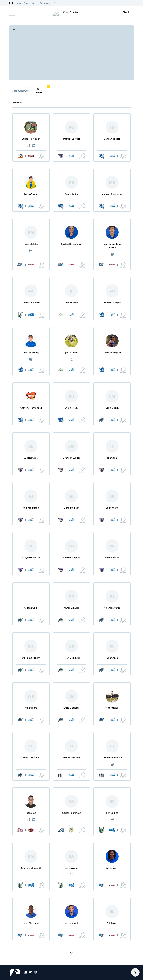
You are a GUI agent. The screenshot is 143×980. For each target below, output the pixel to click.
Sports (34, 3)
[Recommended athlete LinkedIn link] (33, 145)
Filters (39, 92)
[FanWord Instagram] (34, 973)
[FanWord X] (29, 973)
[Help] (135, 972)
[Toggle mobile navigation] (12, 12)
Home (18, 3)
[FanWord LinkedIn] (24, 973)
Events (56, 3)
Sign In (126, 12)
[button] (14, 30)
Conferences (45, 3)
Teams (26, 3)
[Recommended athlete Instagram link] (28, 145)
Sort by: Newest (19, 90)
